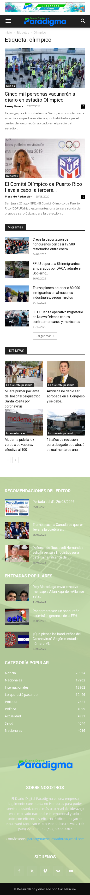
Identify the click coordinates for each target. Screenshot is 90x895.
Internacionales (15, 433)
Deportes (12, 176)
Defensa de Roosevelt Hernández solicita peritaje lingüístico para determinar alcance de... (58, 552)
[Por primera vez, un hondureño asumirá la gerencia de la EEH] (17, 617)
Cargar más (43, 336)
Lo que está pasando (19, 385)
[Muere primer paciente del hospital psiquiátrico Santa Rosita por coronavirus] (24, 374)
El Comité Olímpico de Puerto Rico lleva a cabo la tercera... (43, 187)
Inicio (8, 32)
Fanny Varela (14, 106)
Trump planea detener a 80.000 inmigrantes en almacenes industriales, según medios (56, 292)
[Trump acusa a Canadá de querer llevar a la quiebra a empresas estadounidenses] (17, 530)
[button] (8, 21)
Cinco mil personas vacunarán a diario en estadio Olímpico (40, 97)
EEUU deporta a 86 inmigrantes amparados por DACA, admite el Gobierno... (57, 268)
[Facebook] (19, 871)
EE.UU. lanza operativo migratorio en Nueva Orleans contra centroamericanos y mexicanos (58, 317)
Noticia (10, 85)
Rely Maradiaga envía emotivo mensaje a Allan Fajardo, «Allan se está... (58, 591)
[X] (32, 871)
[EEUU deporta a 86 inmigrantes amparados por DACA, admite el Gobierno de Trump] (17, 269)
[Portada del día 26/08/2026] (17, 507)
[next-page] (15, 460)
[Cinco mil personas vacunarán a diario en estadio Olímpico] (45, 68)
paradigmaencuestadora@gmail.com (55, 839)
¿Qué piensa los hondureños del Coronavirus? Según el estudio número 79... (57, 638)
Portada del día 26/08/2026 (53, 502)
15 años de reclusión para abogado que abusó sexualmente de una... (65, 445)
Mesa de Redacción (18, 196)
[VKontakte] (58, 871)
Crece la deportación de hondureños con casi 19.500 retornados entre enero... (54, 244)
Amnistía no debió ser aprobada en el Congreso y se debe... (66, 396)
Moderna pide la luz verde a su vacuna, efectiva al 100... (19, 445)
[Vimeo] (45, 871)
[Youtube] (71, 871)
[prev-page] (8, 460)
